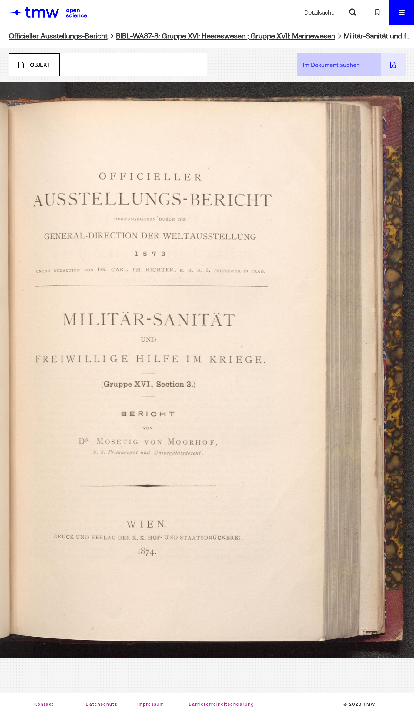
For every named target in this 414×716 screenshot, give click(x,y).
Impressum (150, 704)
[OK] (352, 12)
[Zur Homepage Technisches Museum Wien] (33, 12)
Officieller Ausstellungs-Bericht (58, 36)
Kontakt (44, 704)
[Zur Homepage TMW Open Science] (76, 13)
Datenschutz (101, 704)
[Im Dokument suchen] (393, 64)
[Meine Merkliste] (377, 12)
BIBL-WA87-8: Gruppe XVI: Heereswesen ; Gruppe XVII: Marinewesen (225, 36)
